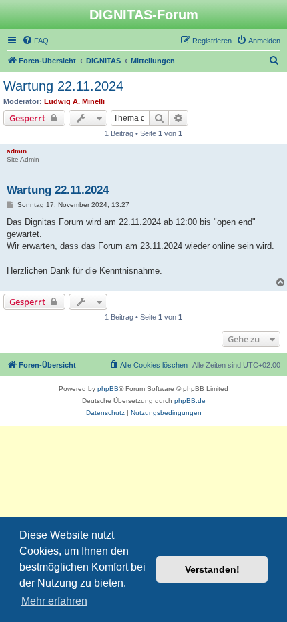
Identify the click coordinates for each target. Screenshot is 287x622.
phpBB (108, 388)
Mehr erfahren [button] (54, 601)
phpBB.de (190, 400)
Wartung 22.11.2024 (63, 86)
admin (17, 151)
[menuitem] (35, 41)
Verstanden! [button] (212, 569)
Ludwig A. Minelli (74, 101)
